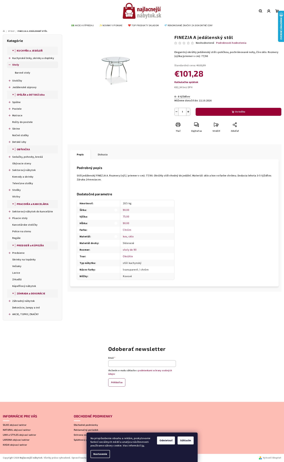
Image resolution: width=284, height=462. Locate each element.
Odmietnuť (165, 440)
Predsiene (18, 253)
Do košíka (240, 111)
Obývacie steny (21, 163)
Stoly (15, 65)
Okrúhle (128, 256)
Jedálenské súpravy (24, 87)
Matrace (17, 115)
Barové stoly (22, 73)
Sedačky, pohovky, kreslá (27, 157)
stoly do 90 (130, 250)
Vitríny (16, 196)
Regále (16, 238)
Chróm (127, 230)
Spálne (16, 102)
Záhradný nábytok (23, 301)
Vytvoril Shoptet (272, 458)
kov (125, 236)
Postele (17, 109)
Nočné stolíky (20, 135)
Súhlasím (185, 440)
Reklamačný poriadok (86, 430)
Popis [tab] (80, 154)
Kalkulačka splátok (186, 82)
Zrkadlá (17, 279)
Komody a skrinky (22, 177)
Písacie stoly (20, 218)
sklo (131, 236)
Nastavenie (100, 454)
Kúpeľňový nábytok (24, 286)
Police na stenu (21, 231)
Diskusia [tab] (103, 154)
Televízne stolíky (22, 183)
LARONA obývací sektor (16, 440)
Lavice (16, 273)
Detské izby (19, 142)
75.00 (126, 216)
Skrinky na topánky (24, 259)
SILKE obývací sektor (15, 425)
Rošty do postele (22, 122)
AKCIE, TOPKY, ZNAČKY (25, 314)
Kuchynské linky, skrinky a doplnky (33, 58)
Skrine (16, 129)
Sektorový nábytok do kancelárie (32, 211)
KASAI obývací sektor (15, 445)
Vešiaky (17, 266)
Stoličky (17, 80)
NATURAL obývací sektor (17, 430)
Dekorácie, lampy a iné (26, 307)
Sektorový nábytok (24, 170)
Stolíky (16, 190)
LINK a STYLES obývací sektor (19, 435)
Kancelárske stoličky (25, 225)
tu (142, 445)
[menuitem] (82, 25)
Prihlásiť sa (117, 382)
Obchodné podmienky (86, 425)
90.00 (126, 210)
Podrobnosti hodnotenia (231, 43)
